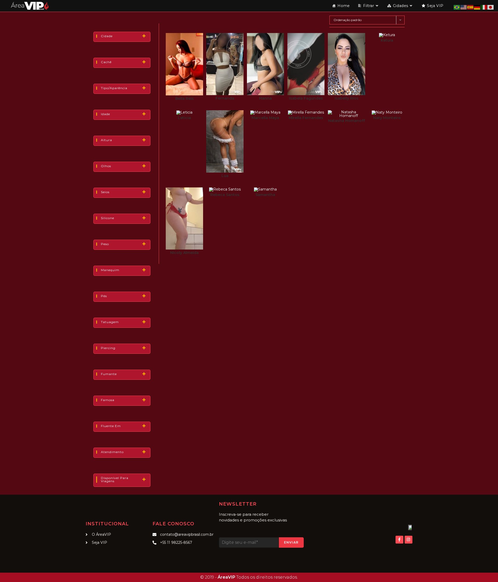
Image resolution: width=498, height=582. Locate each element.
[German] (477, 7)
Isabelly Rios (346, 98)
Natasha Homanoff (346, 120)
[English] (463, 7)
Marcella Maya (265, 117)
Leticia (184, 117)
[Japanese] (490, 7)
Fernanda (225, 98)
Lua (225, 175)
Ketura (387, 40)
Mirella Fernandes (306, 117)
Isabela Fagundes (306, 98)
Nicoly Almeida (184, 252)
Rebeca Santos (224, 194)
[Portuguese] (457, 7)
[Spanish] (470, 7)
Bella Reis (184, 98)
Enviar (291, 542)
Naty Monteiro (387, 117)
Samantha (265, 194)
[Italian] (484, 7)
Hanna (265, 98)
